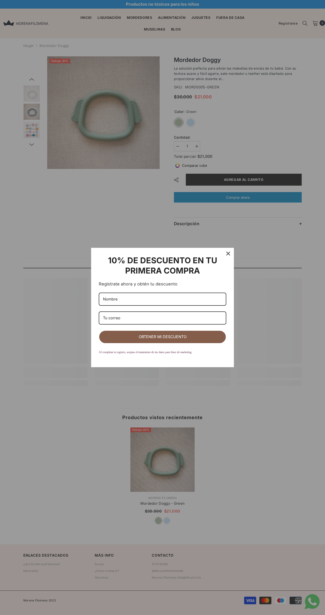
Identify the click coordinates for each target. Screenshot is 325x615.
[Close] (228, 253)
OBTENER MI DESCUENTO (163, 336)
